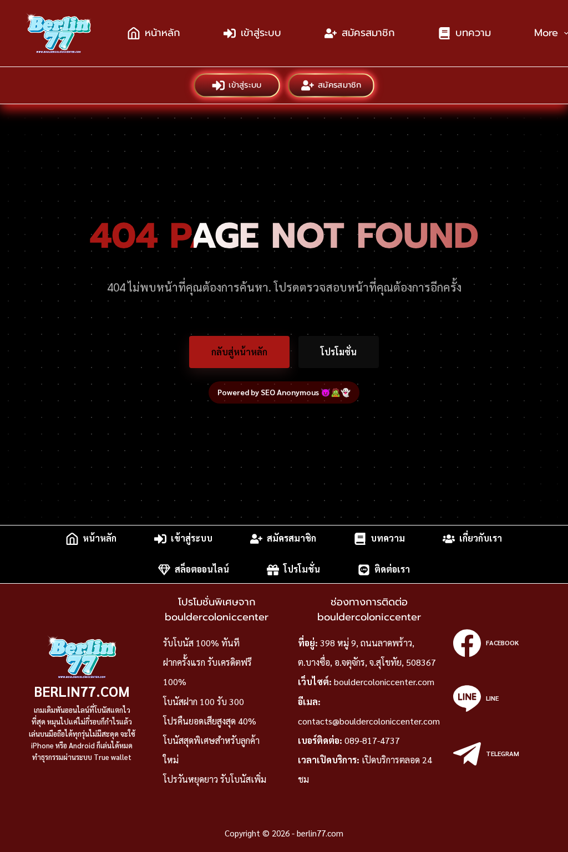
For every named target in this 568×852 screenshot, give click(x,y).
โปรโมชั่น (339, 352)
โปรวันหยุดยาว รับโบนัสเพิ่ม (214, 779)
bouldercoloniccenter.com (384, 681)
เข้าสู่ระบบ (261, 32)
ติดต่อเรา (392, 569)
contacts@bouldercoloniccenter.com (369, 721)
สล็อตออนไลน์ (202, 569)
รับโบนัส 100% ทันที (201, 643)
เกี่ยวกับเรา (480, 538)
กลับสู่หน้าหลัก (239, 352)
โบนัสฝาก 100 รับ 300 (203, 701)
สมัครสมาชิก (368, 32)
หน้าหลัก (162, 32)
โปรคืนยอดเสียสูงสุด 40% (209, 721)
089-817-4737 (372, 740)
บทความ (473, 32)
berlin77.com (82, 691)
